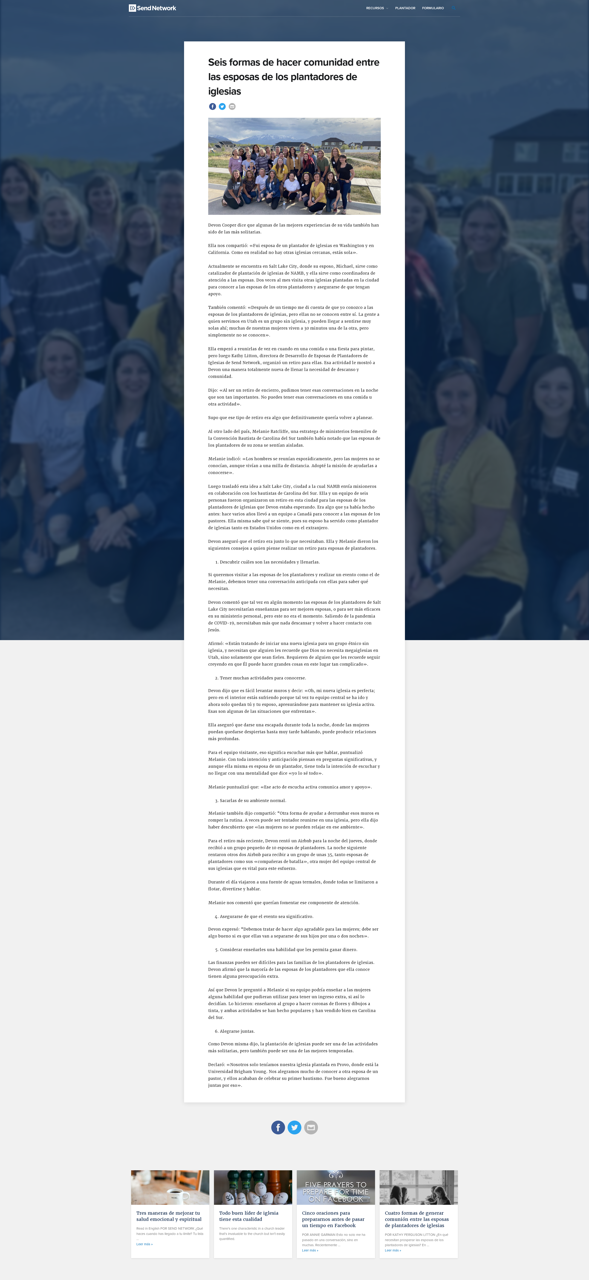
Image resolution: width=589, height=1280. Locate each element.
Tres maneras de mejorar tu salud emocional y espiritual (169, 1216)
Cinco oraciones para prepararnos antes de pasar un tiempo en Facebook (333, 1219)
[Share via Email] (232, 109)
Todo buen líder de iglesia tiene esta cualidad (248, 1216)
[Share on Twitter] (223, 109)
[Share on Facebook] (213, 109)
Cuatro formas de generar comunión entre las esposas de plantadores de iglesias (417, 1219)
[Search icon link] (453, 9)
